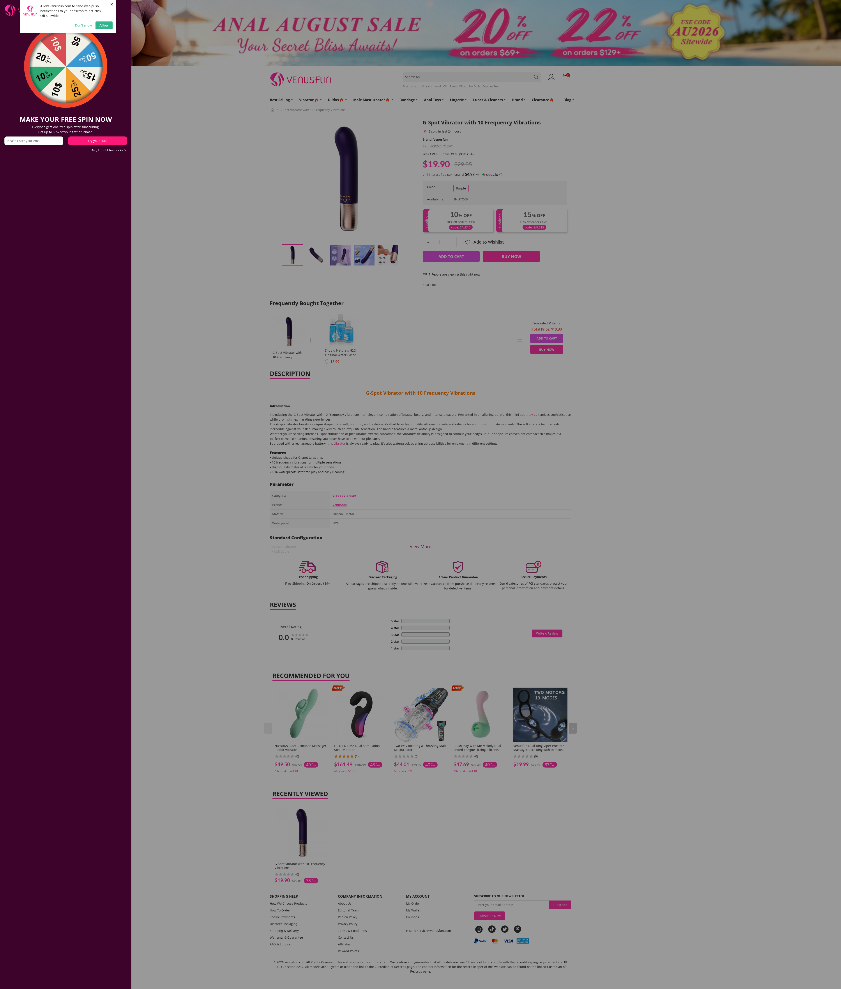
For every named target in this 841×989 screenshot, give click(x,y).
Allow (104, 25)
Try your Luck (97, 141)
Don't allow (83, 25)
